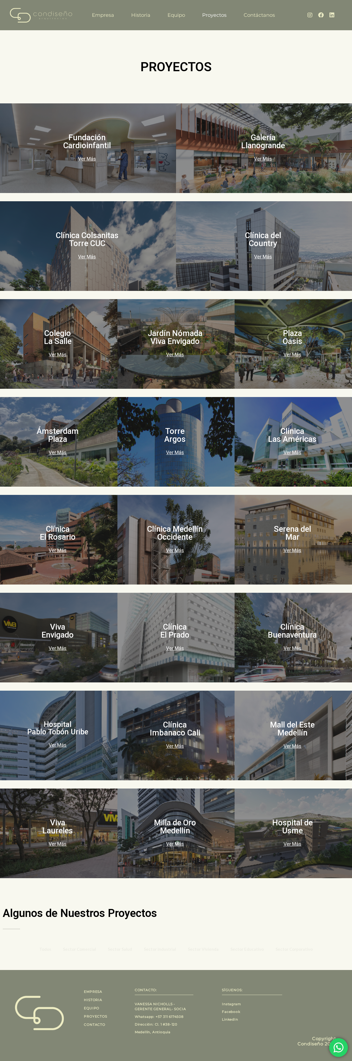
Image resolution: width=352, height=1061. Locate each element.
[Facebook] (320, 15)
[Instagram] (309, 15)
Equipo (176, 15)
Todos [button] (45, 949)
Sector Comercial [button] (79, 949)
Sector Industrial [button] (160, 949)
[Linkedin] (331, 15)
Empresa (103, 15)
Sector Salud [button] (120, 949)
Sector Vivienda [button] (203, 949)
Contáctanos (259, 15)
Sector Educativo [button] (247, 949)
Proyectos (214, 15)
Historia (140, 15)
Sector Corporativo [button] (294, 949)
